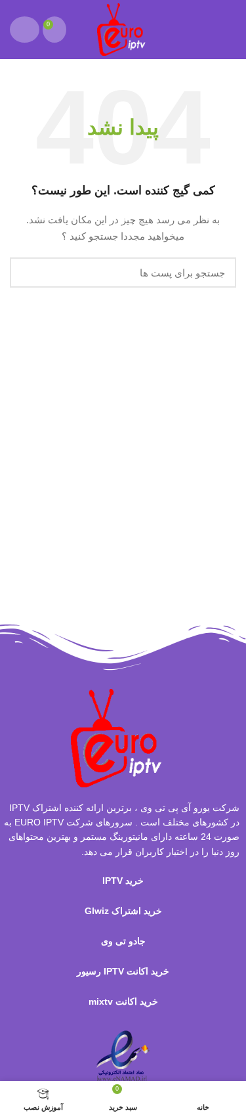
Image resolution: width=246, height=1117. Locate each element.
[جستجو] (27, 272)
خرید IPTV (123, 880)
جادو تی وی (123, 941)
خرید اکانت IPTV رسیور (123, 971)
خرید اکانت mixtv (123, 1001)
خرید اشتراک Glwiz (123, 911)
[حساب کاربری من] (24, 29)
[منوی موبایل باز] (230, 29)
